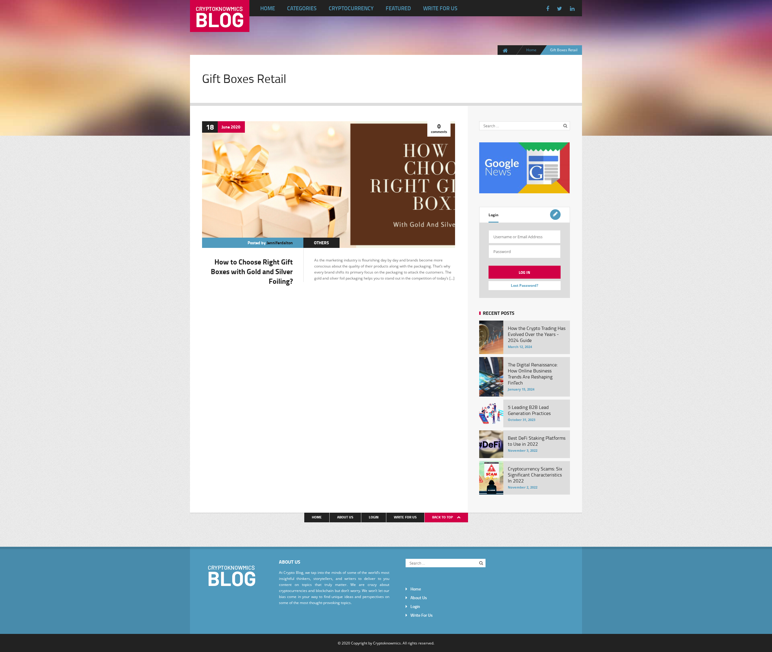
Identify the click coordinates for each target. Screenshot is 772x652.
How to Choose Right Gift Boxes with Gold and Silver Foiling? (252, 271)
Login (493, 214)
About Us (345, 517)
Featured (398, 8)
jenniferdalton (280, 242)
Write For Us (440, 8)
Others (321, 242)
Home (267, 8)
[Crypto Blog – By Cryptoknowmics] (219, 27)
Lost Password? (524, 285)
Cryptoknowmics (387, 643)
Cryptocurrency (351, 8)
